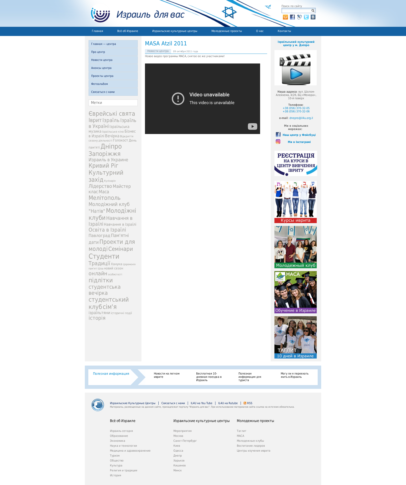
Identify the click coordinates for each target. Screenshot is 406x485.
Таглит (241, 431)
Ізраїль (111, 120)
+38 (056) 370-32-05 (296, 108)
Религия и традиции (123, 470)
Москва (178, 436)
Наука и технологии (123, 445)
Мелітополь (105, 197)
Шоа (100, 268)
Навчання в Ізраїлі (120, 224)
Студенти (104, 256)
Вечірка (112, 136)
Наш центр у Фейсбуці (299, 135)
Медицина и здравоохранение (130, 450)
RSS (249, 403)
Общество (117, 460)
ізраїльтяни (99, 312)
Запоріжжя (105, 153)
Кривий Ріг (103, 165)
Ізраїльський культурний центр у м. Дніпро (296, 43)
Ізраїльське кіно (113, 131)
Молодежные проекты (226, 31)
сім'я (110, 306)
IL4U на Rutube (228, 403)
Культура (116, 465)
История (115, 475)
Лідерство (100, 186)
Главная (97, 31)
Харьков (178, 460)
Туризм (115, 455)
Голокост (120, 140)
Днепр (177, 455)
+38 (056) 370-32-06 (296, 111)
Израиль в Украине (108, 159)
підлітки (101, 280)
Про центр (98, 52)
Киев (176, 445)
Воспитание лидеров (251, 445)
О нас (260, 31)
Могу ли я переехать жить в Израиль (294, 375)
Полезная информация (111, 373)
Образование (119, 436)
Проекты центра (102, 76)
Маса (104, 191)
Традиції (99, 263)
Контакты (284, 31)
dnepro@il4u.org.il (301, 118)
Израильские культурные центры (174, 31)
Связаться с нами (103, 92)
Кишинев (179, 465)
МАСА (240, 436)
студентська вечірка (105, 290)
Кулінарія (110, 180)
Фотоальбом (99, 84)
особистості (115, 274)
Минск (177, 470)
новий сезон (113, 268)
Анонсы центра (101, 68)
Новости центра (102, 60)
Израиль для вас (135, 13)
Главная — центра (103, 44)
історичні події (121, 313)
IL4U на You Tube (201, 403)
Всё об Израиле (127, 31)
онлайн (98, 273)
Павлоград (99, 235)
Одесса (178, 450)
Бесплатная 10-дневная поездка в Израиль (209, 377)
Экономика (117, 440)
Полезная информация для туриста (249, 377)
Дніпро (111, 146)
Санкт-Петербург (185, 440)
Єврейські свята (112, 113)
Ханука (116, 264)
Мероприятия (182, 431)
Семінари (120, 249)
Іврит (95, 120)
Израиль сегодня (121, 431)
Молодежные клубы (250, 440)
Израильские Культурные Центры (133, 403)
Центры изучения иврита (253, 450)
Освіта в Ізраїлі (107, 230)
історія (97, 318)
